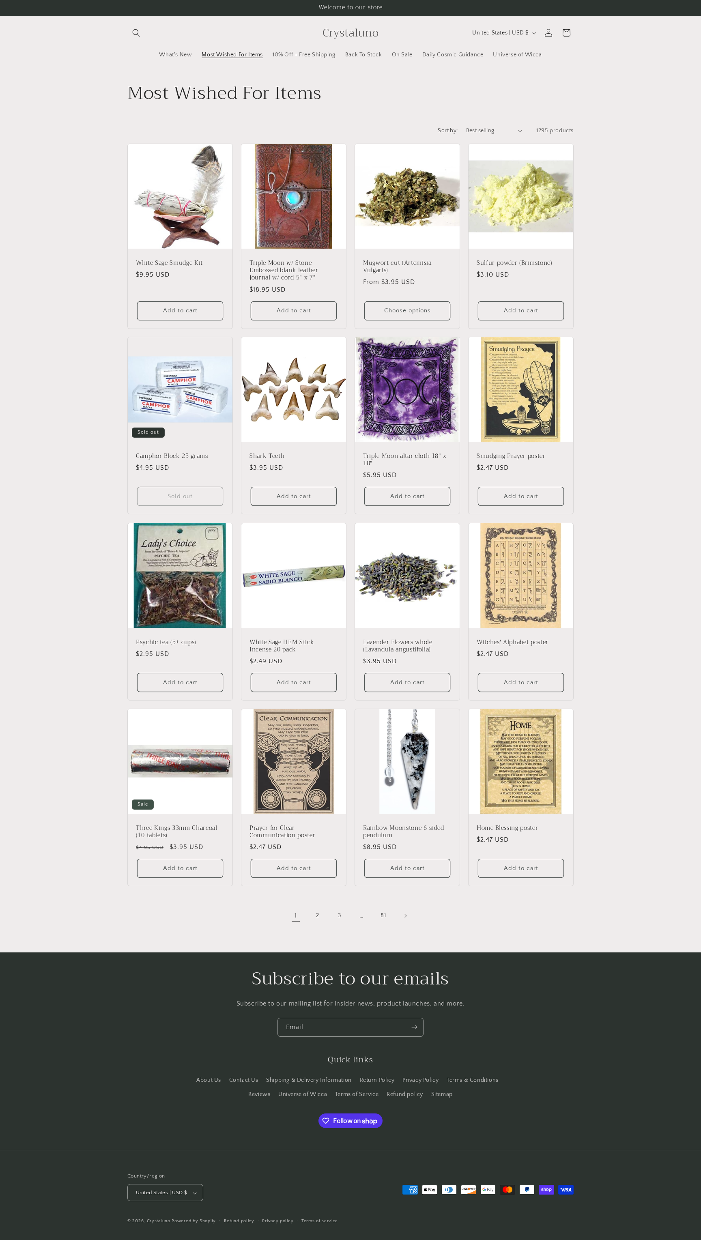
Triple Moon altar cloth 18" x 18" (405, 460)
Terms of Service (357, 1094)
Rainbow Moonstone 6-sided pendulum (403, 832)
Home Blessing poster (507, 828)
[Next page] (405, 916)
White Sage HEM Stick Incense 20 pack (281, 646)
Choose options (407, 310)
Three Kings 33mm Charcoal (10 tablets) (176, 832)
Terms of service (319, 1221)
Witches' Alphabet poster (512, 642)
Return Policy (377, 1080)
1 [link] (296, 915)
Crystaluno (158, 1221)
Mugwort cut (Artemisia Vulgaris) (397, 267)
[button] (136, 33)
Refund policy (405, 1094)
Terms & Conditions (473, 1080)
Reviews (259, 1094)
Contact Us (243, 1080)
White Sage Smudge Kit (169, 263)
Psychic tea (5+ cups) (166, 642)
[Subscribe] (414, 1027)
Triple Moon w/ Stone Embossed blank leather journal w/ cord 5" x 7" (283, 271)
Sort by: (448, 130)
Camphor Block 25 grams (172, 456)
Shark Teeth (266, 456)
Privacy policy (277, 1221)
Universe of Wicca (302, 1094)
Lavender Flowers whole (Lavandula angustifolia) (397, 646)
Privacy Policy (420, 1080)
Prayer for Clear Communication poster (282, 832)
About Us (208, 1080)
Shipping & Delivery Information (309, 1080)
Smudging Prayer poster (511, 456)
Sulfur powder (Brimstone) (515, 263)
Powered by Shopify (194, 1221)
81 (383, 915)
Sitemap (442, 1094)
